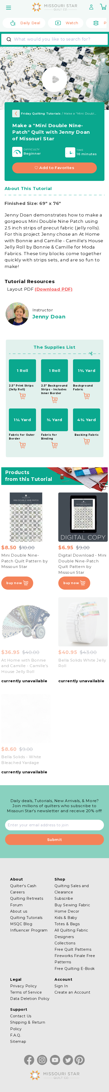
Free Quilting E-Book (75, 968)
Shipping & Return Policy (27, 1025)
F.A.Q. (15, 1035)
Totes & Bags (67, 924)
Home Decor (67, 911)
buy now (14, 583)
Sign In (61, 986)
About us (18, 911)
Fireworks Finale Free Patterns (75, 958)
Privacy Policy (23, 986)
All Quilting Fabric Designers (71, 933)
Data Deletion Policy (30, 998)
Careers (17, 892)
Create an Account (72, 992)
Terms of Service (26, 992)
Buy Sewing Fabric (72, 905)
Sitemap (18, 1041)
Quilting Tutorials (26, 917)
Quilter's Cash (23, 886)
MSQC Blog (21, 924)
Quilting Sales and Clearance (72, 889)
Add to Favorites (56, 167)
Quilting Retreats (26, 898)
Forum (16, 905)
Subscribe (64, 898)
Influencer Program (29, 930)
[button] (9, 8)
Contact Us (20, 1016)
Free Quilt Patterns (73, 949)
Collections (65, 943)
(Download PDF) (53, 289)
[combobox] (54, 39)
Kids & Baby (66, 917)
